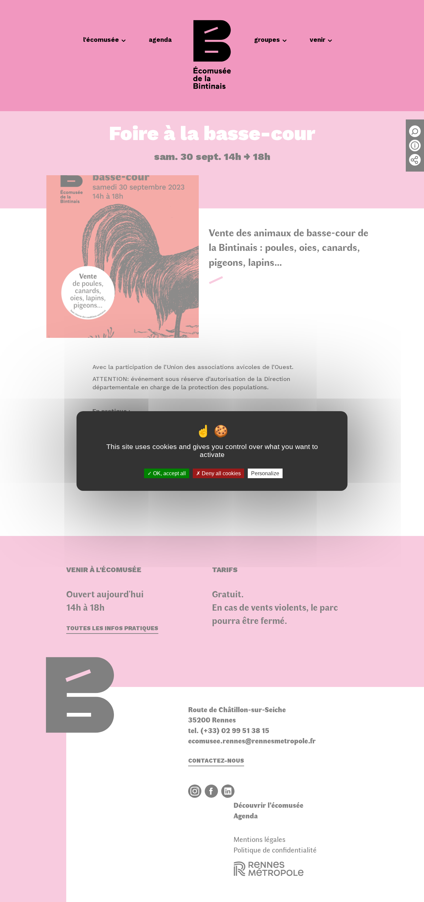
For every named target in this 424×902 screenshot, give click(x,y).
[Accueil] (212, 55)
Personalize (265, 473)
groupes (267, 39)
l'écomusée (101, 39)
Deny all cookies (220, 473)
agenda (160, 39)
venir (317, 39)
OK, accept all (169, 473)
